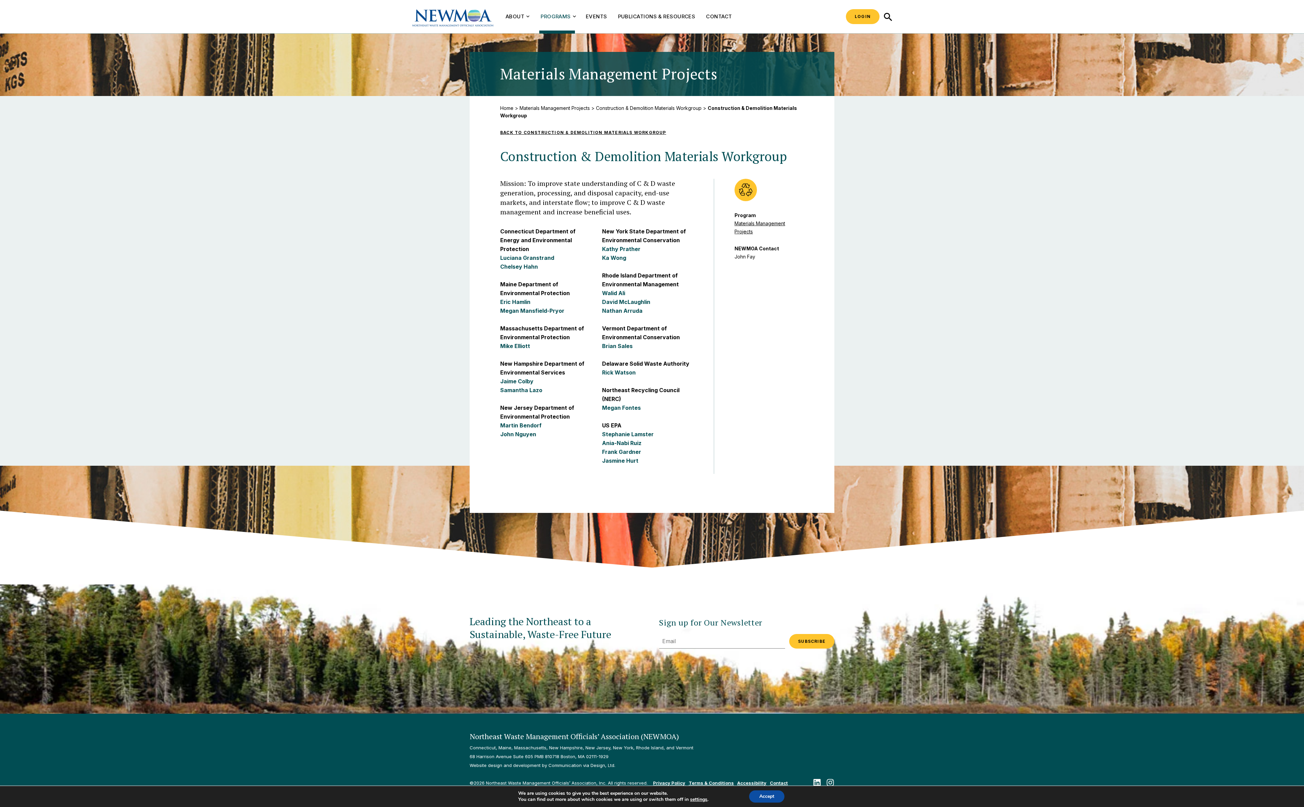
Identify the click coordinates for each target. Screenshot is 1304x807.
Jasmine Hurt (620, 460)
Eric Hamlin (515, 302)
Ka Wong (614, 257)
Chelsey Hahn (519, 266)
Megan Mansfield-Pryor (532, 310)
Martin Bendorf (521, 425)
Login (863, 16)
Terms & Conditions (711, 783)
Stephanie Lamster (628, 434)
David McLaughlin (626, 302)
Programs (556, 16)
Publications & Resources (656, 16)
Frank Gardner (621, 451)
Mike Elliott (515, 346)
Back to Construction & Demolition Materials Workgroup (583, 132)
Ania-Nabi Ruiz (621, 443)
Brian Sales (617, 346)
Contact (719, 16)
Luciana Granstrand (527, 257)
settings (698, 799)
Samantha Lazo (521, 390)
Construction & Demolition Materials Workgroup (649, 108)
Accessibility (751, 783)
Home (506, 108)
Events (596, 16)
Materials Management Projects (555, 108)
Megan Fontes (621, 407)
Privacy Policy (669, 783)
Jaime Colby (516, 381)
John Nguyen (518, 434)
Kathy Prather (621, 249)
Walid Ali (613, 293)
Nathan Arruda (622, 310)
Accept (766, 796)
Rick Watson (619, 372)
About (515, 16)
